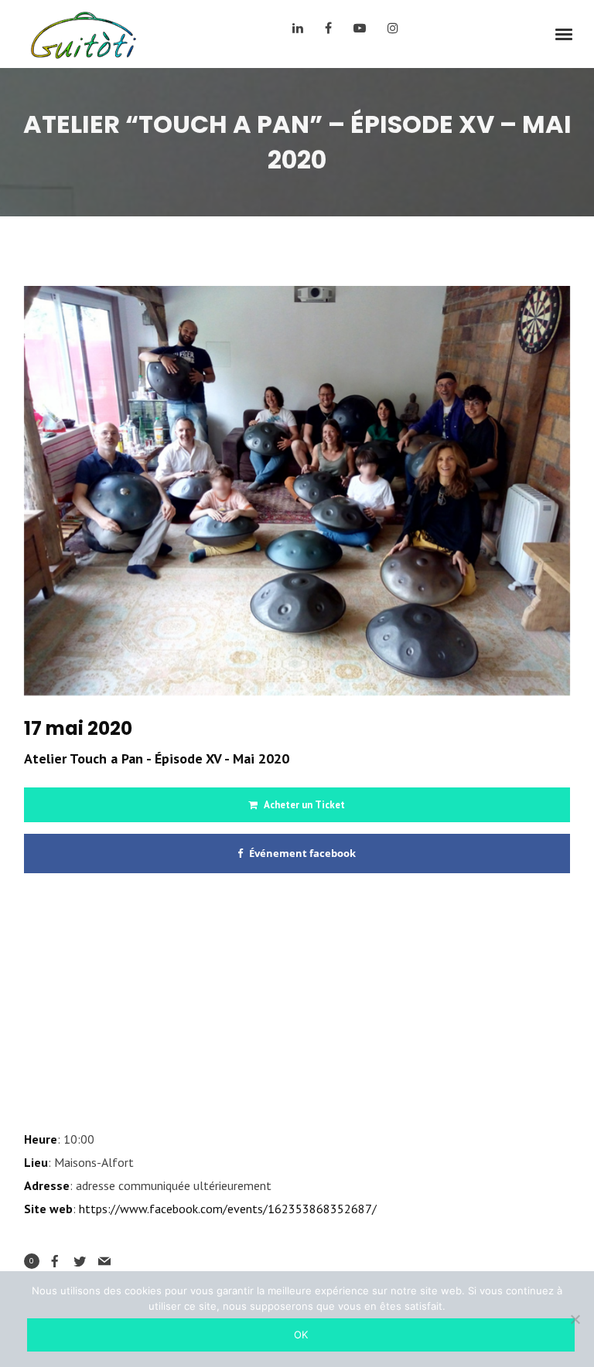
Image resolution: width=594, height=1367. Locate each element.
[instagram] (392, 34)
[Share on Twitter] (79, 1261)
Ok (301, 1334)
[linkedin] (297, 34)
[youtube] (359, 34)
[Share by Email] (104, 1261)
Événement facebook (302, 853)
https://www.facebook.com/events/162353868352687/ (228, 1208)
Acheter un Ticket (304, 804)
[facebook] (328, 34)
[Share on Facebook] (55, 1261)
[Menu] (565, 33)
